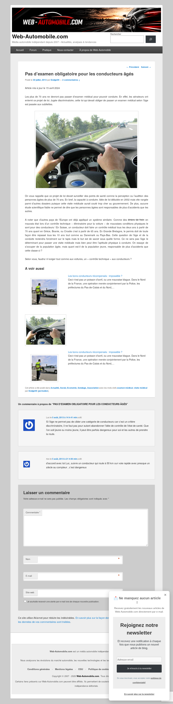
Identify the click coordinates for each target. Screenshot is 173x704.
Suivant (146, 66)
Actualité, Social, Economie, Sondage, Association (75, 387)
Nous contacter (65, 50)
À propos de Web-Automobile (95, 50)
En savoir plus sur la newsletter (139, 694)
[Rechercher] (151, 39)
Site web (30, 592)
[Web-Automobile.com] (86, 31)
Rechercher (115, 33)
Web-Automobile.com (40, 36)
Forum (33, 50)
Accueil (20, 50)
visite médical (140, 387)
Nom (28, 559)
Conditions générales (38, 669)
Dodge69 (55, 79)
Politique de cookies (99, 669)
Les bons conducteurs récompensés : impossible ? (95, 276)
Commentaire (33, 512)
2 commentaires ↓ (71, 79)
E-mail (29, 575)
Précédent (133, 66)
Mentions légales (64, 669)
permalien (43, 390)
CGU (80, 669)
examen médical (125, 387)
